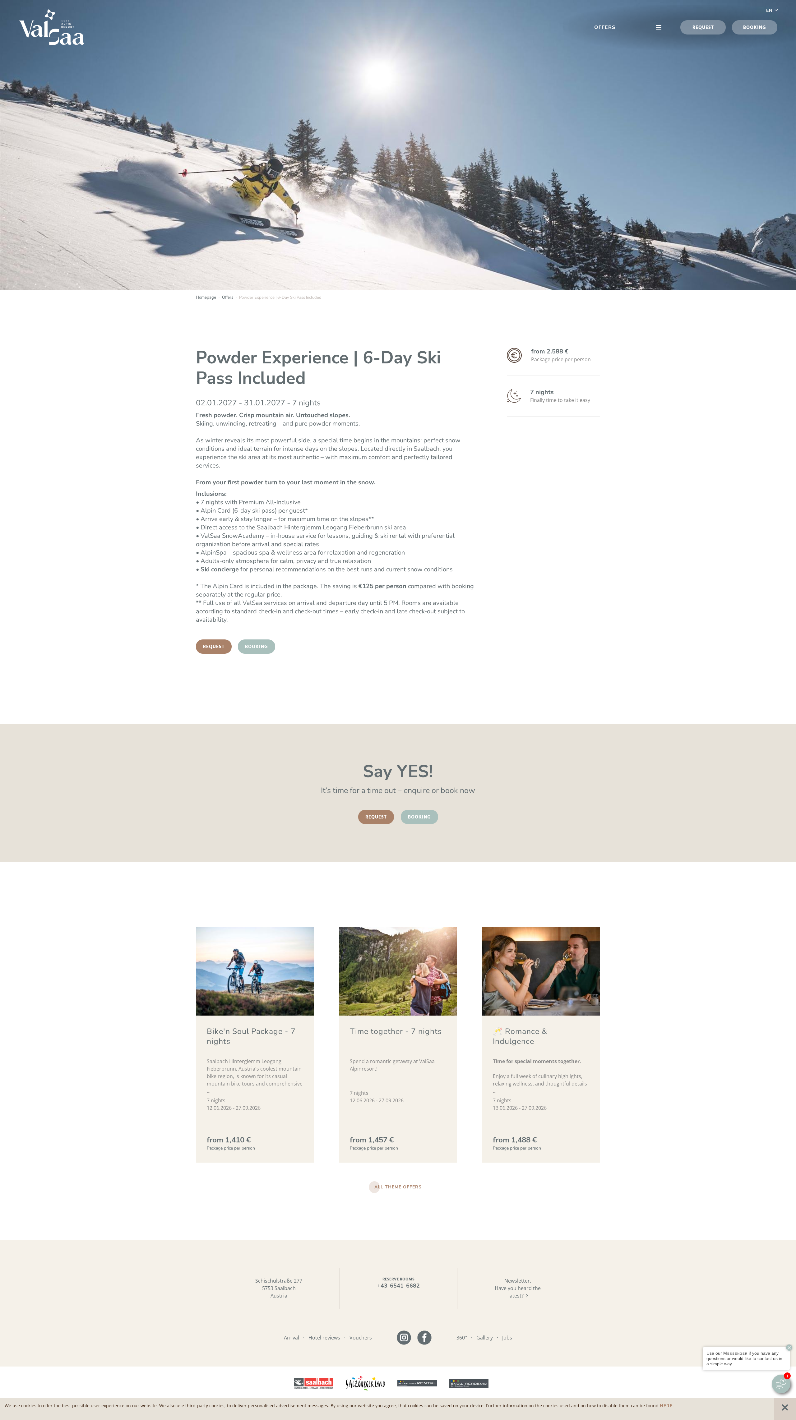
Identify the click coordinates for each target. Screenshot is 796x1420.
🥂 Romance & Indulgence (520, 1036)
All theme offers (398, 1187)
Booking (256, 647)
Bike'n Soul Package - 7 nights (251, 1036)
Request (213, 647)
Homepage (206, 297)
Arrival (291, 1337)
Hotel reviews (324, 1337)
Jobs (507, 1337)
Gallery (484, 1337)
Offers (604, 27)
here (666, 1406)
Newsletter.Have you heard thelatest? (518, 1288)
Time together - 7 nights (396, 1031)
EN (769, 10)
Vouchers (360, 1337)
